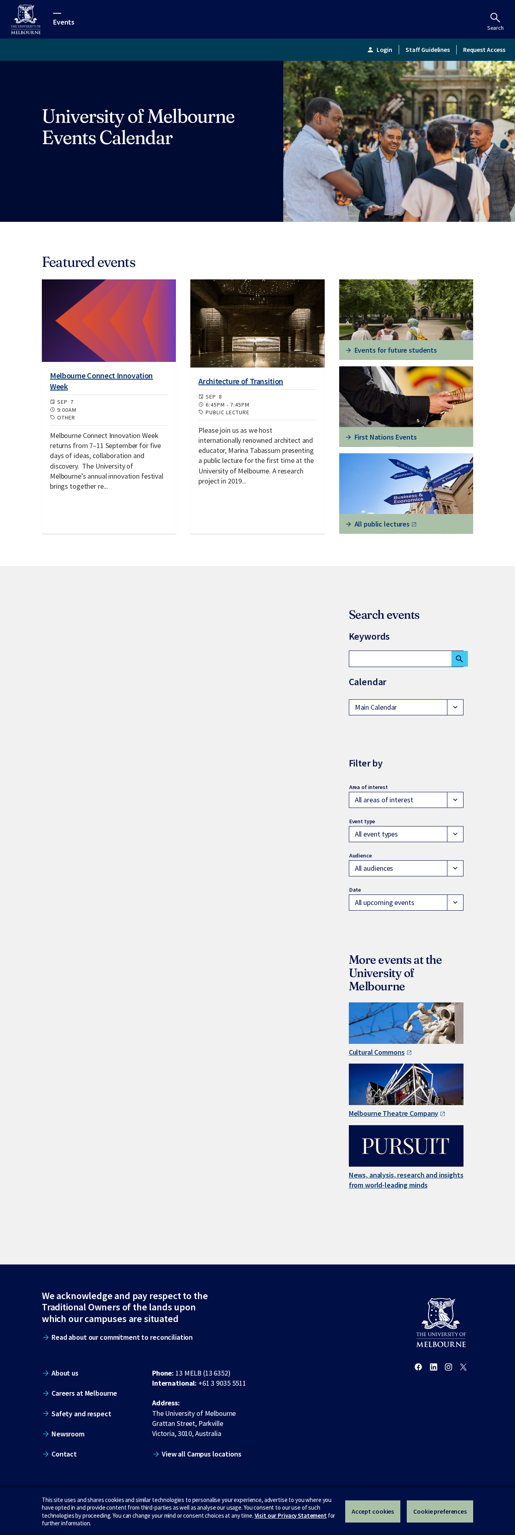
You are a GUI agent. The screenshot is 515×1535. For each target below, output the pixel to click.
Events (63, 21)
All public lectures (382, 524)
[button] (406, 707)
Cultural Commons (377, 1052)
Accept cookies (373, 1511)
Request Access (484, 49)
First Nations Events (385, 437)
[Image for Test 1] (109, 320)
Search (495, 27)
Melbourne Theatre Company (394, 1113)
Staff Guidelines (428, 49)
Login (379, 49)
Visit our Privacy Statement (291, 1515)
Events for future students (395, 350)
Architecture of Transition (240, 381)
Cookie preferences (440, 1511)
